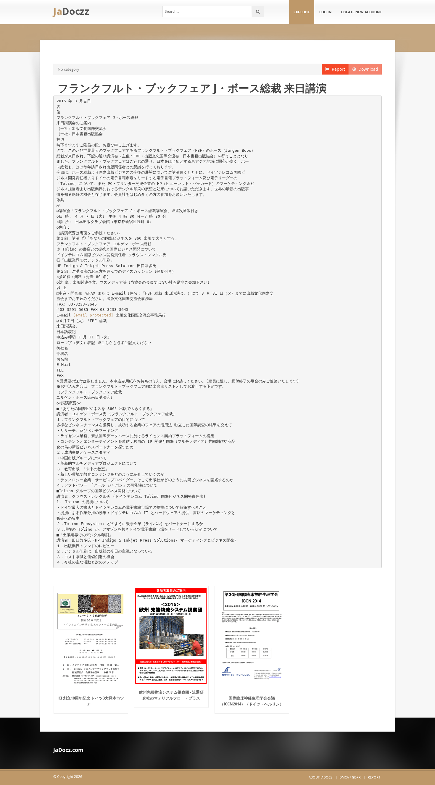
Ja (71, 11)
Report (337, 69)
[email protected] (93, 315)
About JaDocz (320, 777)
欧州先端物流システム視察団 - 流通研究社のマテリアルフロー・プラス (171, 695)
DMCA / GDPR (350, 777)
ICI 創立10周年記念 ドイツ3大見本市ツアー (90, 701)
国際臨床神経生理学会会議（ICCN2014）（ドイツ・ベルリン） (251, 701)
